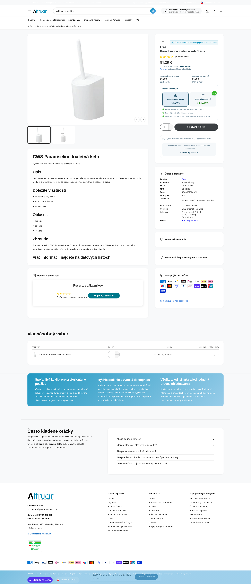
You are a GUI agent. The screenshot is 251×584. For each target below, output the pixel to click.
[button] (29, 11)
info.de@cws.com (190, 220)
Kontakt (139, 3)
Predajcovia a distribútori (160, 502)
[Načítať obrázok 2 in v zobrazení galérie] (63, 135)
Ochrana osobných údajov (120, 522)
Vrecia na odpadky (198, 510)
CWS (162, 41)
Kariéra (152, 498)
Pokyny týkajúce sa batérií (161, 526)
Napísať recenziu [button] (103, 295)
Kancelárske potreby (199, 522)
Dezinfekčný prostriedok (201, 502)
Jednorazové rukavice (200, 498)
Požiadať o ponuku (188, 153)
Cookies (152, 522)
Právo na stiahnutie (158, 514)
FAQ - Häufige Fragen (118, 530)
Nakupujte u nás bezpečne (175, 301)
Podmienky (154, 510)
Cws (184, 179)
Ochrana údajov (156, 518)
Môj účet (112, 502)
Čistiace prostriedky (199, 506)
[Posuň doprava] (143, 119)
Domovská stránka (38, 26)
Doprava (163, 69)
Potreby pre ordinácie (200, 518)
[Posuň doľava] (137, 119)
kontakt (111, 498)
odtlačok (153, 506)
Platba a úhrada (115, 506)
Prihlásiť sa (191, 3)
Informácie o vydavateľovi (120, 526)
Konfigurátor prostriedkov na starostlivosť (164, 3)
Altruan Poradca (112, 20)
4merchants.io (54, 574)
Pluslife (31, 20)
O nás (110, 518)
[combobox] (104, 11)
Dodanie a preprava (117, 510)
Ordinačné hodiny (92, 20)
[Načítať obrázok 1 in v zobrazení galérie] (39, 135)
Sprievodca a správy (117, 514)
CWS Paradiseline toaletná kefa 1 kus (65, 26)
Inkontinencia (196, 514)
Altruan (36, 574)
